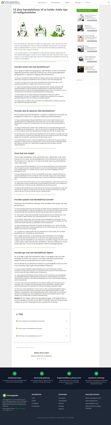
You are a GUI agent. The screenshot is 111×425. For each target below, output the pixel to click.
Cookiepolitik (35, 403)
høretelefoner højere (44, 298)
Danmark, (18, 408)
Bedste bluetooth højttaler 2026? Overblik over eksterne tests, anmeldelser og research (91, 68)
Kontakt (34, 400)
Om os (87, 2)
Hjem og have (42, 2)
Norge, (23, 408)
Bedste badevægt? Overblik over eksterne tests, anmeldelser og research (91, 37)
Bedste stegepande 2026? (92, 403)
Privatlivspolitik (35, 406)
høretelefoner (37, 71)
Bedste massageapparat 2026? (93, 398)
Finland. (10, 410)
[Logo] (10, 2)
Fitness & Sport (55, 2)
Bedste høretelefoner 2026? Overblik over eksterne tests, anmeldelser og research (90, 58)
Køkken (67, 2)
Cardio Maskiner (63, 400)
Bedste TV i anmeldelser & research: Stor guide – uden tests (90, 27)
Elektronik (61, 403)
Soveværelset (62, 398)
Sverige (4, 410)
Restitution (61, 408)
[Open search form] (108, 2)
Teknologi (78, 2)
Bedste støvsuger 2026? (91, 400)
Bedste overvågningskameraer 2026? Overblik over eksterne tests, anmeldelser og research (91, 47)
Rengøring (61, 406)
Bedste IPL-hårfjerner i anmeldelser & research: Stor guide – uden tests (91, 17)
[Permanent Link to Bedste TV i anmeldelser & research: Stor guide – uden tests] (80, 28)
